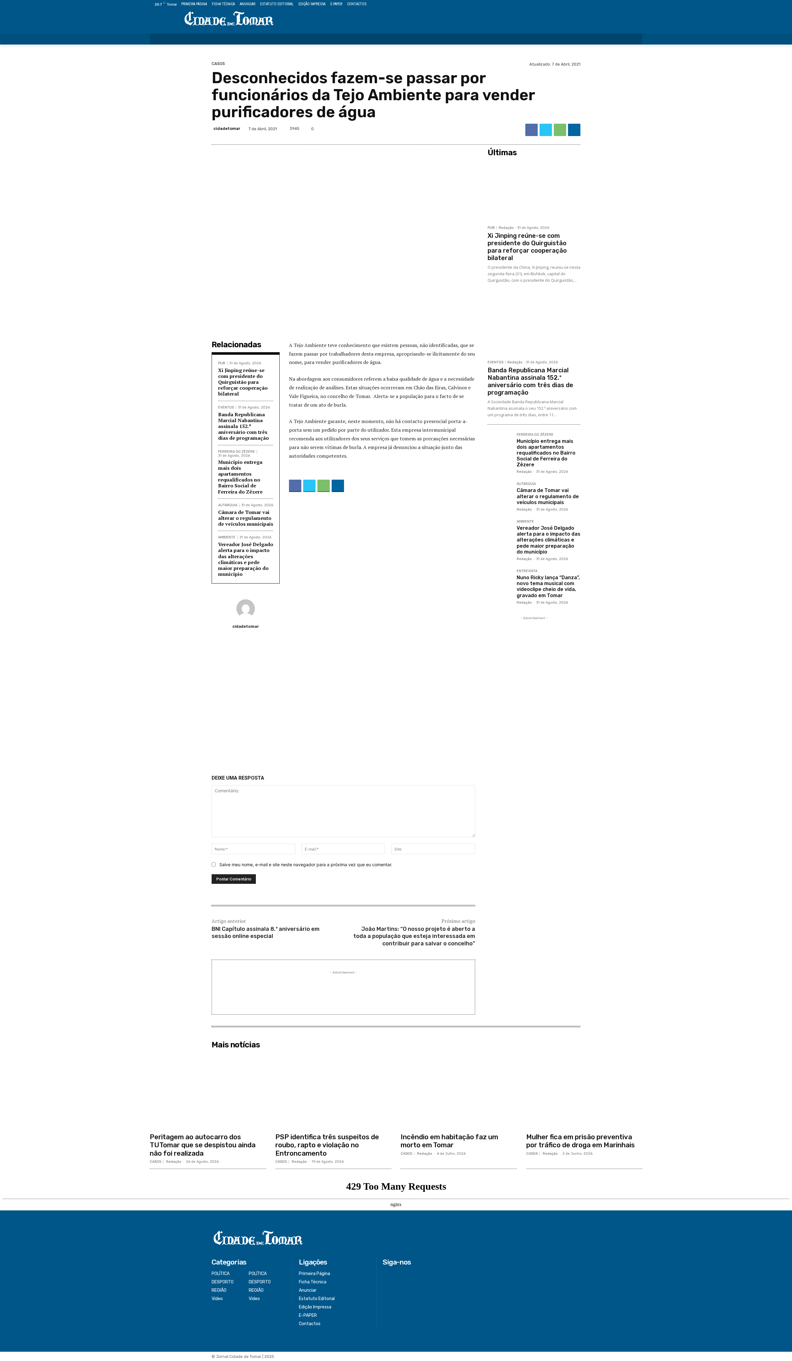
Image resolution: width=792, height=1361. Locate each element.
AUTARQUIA (227, 505)
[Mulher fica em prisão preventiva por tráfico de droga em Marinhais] (584, 1090)
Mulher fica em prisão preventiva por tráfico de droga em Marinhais (580, 1141)
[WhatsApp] (560, 130)
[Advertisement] (343, 704)
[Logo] (229, 19)
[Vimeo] (631, 4)
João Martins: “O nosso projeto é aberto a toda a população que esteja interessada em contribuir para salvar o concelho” (414, 936)
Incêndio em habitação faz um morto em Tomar (449, 1141)
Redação (506, 228)
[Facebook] (610, 4)
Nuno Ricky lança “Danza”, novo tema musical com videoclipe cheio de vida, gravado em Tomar (548, 586)
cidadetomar (226, 128)
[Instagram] (617, 4)
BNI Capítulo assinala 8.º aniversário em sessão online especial (266, 932)
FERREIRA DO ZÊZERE (236, 451)
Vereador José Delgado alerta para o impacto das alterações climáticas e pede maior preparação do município (245, 559)
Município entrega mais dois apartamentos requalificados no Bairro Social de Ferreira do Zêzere (240, 477)
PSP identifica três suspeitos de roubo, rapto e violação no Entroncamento (327, 1145)
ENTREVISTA (527, 571)
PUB (221, 363)
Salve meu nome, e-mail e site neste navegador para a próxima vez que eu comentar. (305, 864)
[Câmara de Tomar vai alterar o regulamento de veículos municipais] (500, 494)
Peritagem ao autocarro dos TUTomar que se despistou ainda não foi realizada (203, 1145)
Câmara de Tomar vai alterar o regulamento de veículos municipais (245, 518)
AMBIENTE (226, 537)
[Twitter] (624, 4)
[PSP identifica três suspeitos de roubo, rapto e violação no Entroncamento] (333, 1090)
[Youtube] (638, 4)
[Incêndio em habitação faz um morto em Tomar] (459, 1090)
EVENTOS (226, 407)
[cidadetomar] (245, 608)
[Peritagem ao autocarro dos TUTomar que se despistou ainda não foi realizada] (208, 1090)
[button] (633, 39)
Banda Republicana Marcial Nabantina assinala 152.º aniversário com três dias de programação (243, 426)
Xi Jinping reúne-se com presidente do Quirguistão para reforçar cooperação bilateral (243, 382)
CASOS (218, 64)
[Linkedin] (574, 130)
